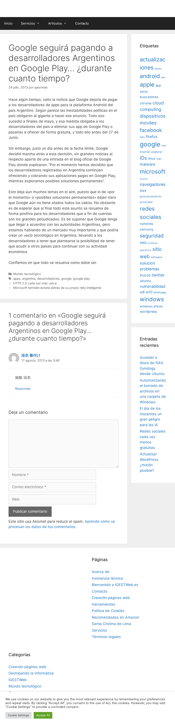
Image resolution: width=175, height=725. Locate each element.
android (150, 75)
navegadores (152, 184)
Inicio (8, 23)
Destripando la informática (31, 673)
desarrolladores (48, 278)
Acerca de (100, 572)
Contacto (82, 23)
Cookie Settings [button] (18, 715)
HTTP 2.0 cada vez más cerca (35, 283)
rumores (146, 223)
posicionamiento (151, 196)
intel (163, 145)
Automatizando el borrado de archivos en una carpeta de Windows (153, 391)
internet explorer (151, 151)
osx (143, 190)
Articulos (55, 23)
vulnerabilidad (152, 286)
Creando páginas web (27, 667)
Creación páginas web (111, 598)
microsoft (152, 171)
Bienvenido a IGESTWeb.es (115, 585)
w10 (149, 292)
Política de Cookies (108, 611)
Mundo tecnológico (27, 274)
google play (81, 278)
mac (159, 158)
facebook (151, 130)
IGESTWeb (18, 680)
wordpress (148, 311)
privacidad (146, 202)
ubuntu (145, 281)
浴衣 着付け (30, 355)
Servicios (28, 23)
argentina (28, 278)
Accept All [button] (43, 715)
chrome (146, 103)
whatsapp (159, 292)
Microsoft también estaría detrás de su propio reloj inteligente (57, 287)
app (163, 77)
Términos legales (106, 637)
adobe (158, 68)
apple (147, 84)
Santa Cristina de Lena (111, 624)
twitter (158, 275)
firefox (152, 136)
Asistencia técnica (107, 578)
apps (16, 278)
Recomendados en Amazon (115, 617)
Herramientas (103, 604)
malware (147, 164)
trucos (145, 275)
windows (152, 299)
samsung (146, 229)
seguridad (152, 236)
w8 (142, 292)
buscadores (149, 97)
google (66, 278)
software (156, 257)
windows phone (151, 306)
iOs (143, 158)
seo (143, 242)
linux (151, 158)
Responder (23, 388)
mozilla (143, 179)
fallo (142, 137)
